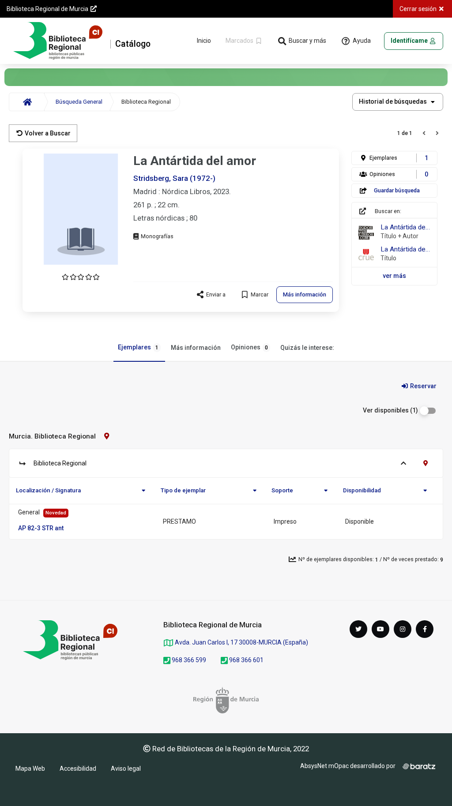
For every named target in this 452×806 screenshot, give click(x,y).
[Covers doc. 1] (81, 209)
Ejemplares (138, 347)
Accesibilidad (78, 768)
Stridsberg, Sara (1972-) (174, 178)
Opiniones (249, 347)
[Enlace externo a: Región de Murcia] (226, 700)
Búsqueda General (79, 101)
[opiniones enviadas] (81, 277)
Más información (196, 347)
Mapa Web (30, 768)
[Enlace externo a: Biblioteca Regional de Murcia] (70, 640)
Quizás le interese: (307, 347)
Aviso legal (126, 768)
